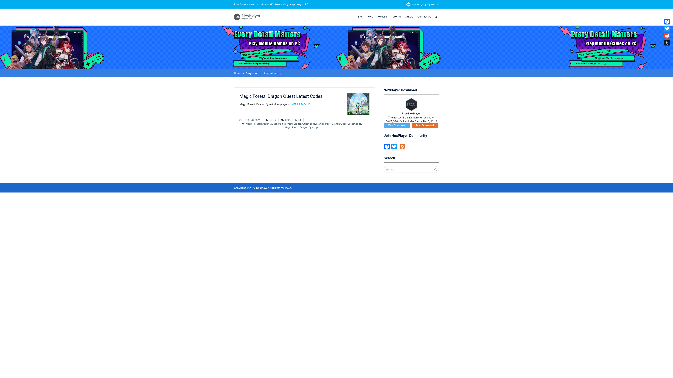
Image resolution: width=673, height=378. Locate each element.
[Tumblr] (667, 42)
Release (382, 16)
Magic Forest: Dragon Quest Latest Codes (280, 96)
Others (409, 16)
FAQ (370, 16)
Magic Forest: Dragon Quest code (296, 123)
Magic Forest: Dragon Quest (261, 123)
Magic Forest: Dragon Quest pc (302, 127)
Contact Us (424, 16)
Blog (360, 16)
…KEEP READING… (301, 104)
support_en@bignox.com (425, 4)
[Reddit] (667, 35)
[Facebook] (667, 21)
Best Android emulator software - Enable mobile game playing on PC (271, 4)
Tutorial (396, 16)
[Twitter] (667, 28)
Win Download (397, 125)
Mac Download (425, 125)
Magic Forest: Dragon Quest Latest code (338, 123)
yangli (273, 119)
